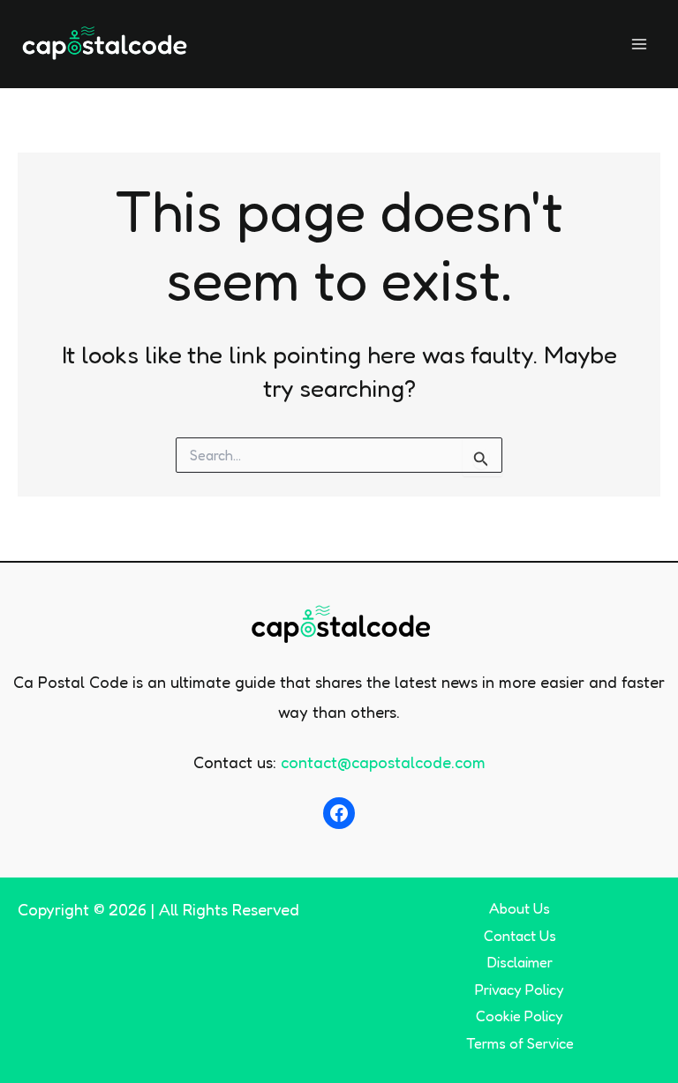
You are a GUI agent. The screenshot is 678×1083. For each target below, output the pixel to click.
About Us (519, 908)
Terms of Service (520, 1043)
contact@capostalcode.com (383, 762)
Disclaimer (520, 962)
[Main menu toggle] (639, 43)
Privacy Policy (519, 989)
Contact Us (520, 936)
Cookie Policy (519, 1016)
